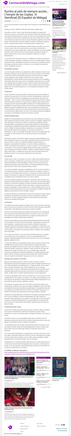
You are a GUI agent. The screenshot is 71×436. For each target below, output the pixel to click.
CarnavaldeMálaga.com (27, 3)
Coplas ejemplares (24, 426)
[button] (59, 366)
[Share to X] (43, 21)
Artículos (59, 1)
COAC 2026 (52, 1)
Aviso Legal (39, 423)
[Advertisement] (59, 95)
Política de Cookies (41, 426)
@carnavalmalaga (62, 430)
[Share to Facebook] (42, 21)
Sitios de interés (24, 428)
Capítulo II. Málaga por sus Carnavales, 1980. (42, 374)
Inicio (4, 7)
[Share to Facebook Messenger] (47, 21)
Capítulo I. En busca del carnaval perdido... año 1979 (42, 367)
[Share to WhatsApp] (45, 21)
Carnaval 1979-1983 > (46, 387)
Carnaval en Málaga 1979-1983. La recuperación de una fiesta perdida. (43, 361)
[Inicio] (6, 3)
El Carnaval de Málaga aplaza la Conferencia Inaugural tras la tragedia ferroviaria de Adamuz (59, 23)
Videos (65, 1)
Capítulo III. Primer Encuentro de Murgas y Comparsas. (43, 381)
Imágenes (62, 4)
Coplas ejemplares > (62, 72)
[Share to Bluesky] (49, 21)
